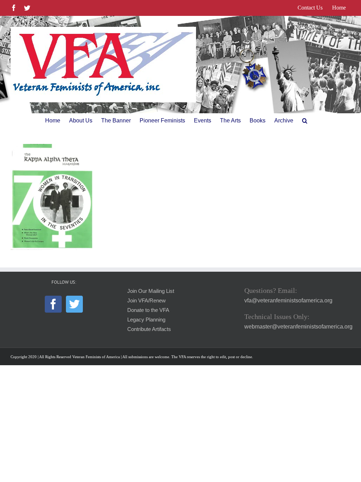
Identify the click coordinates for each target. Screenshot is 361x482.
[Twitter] (74, 304)
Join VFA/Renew (146, 300)
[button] (304, 121)
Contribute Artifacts (149, 329)
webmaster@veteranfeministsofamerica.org (298, 327)
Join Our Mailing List (150, 291)
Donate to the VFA (148, 310)
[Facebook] (53, 304)
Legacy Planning (146, 320)
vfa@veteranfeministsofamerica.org (288, 300)
